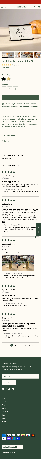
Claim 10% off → (11, 232)
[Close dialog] (37, 222)
